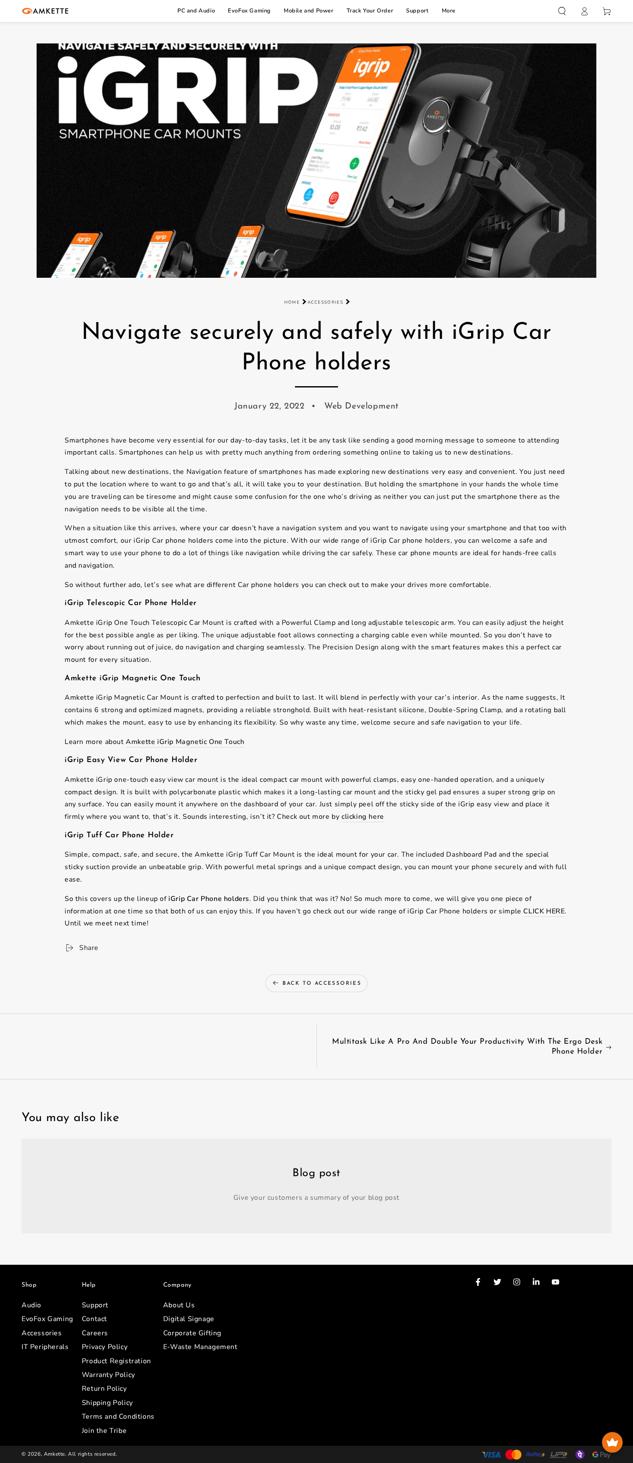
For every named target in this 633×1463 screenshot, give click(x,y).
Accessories (325, 302)
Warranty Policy (108, 1375)
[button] (562, 11)
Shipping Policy (107, 1403)
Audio (31, 1305)
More (449, 11)
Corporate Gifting (192, 1333)
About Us (179, 1305)
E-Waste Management (200, 1347)
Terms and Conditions (118, 1416)
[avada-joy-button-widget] (612, 1442)
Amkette (54, 1454)
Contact (94, 1319)
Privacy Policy (104, 1347)
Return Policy (104, 1388)
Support (417, 11)
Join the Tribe (104, 1430)
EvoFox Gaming (249, 11)
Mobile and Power (309, 11)
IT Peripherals (45, 1347)
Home (292, 302)
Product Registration (116, 1361)
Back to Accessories (322, 983)
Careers (95, 1333)
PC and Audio (196, 11)
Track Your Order (370, 11)
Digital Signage (188, 1319)
